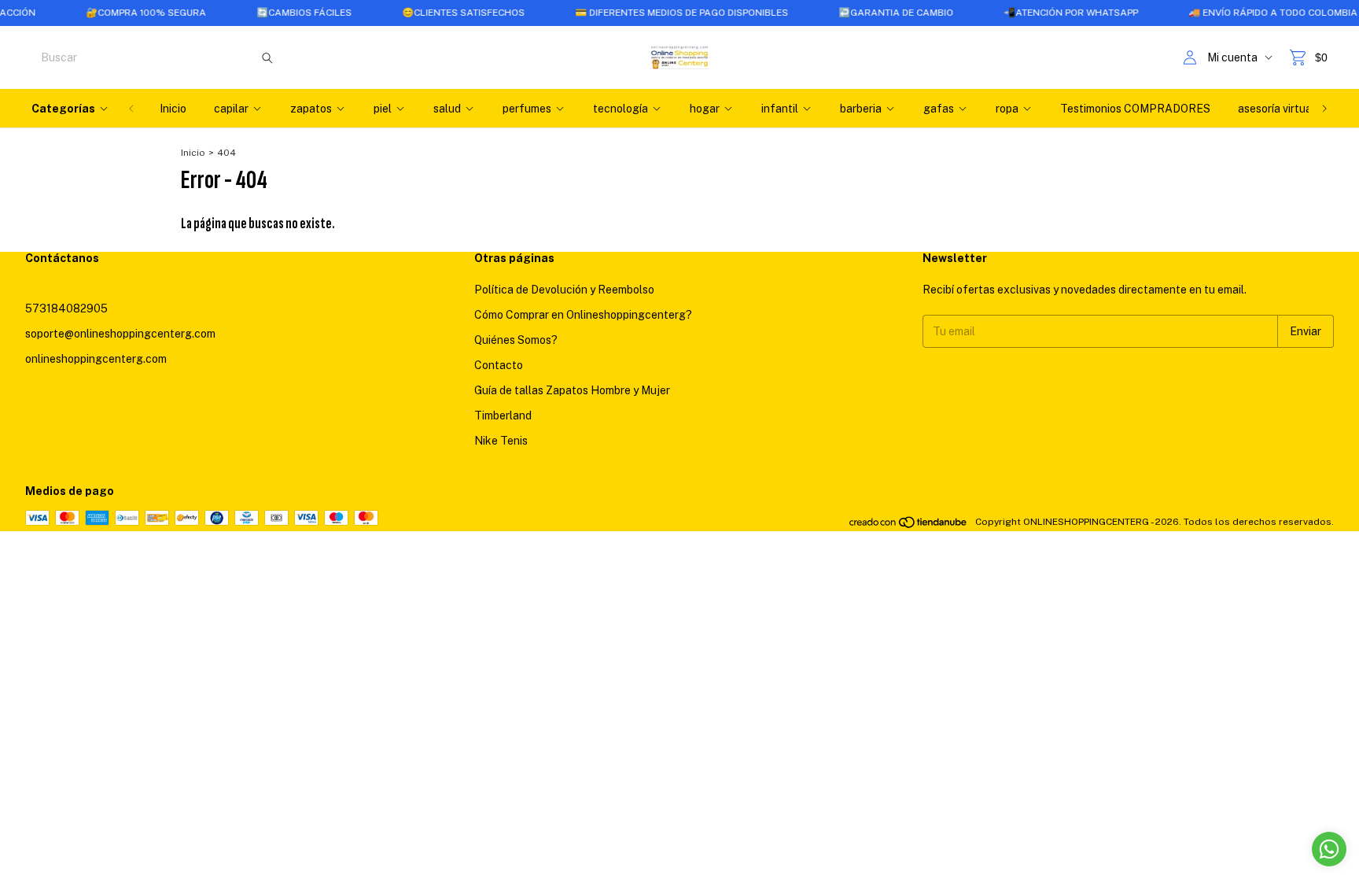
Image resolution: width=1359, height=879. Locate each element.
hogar (705, 108)
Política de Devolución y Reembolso (564, 289)
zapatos (311, 108)
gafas (938, 108)
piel (383, 108)
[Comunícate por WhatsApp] (1329, 849)
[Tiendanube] (909, 525)
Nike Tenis (501, 440)
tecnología (620, 108)
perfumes (527, 108)
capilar (231, 108)
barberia (861, 108)
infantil (779, 108)
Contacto (498, 365)
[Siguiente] (1324, 108)
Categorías (63, 108)
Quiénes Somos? (516, 340)
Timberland (503, 415)
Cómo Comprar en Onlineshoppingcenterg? (583, 314)
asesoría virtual (1276, 108)
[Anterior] (131, 108)
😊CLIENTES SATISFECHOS (443, 12)
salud (447, 108)
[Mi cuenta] (1190, 58)
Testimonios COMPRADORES (1135, 108)
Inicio (173, 108)
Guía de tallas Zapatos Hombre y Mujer (572, 390)
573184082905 (66, 308)
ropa (1007, 108)
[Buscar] (267, 57)
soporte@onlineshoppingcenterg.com (120, 333)
